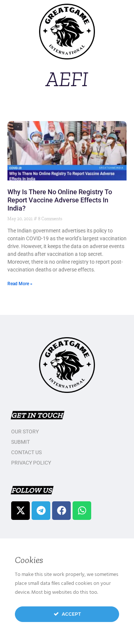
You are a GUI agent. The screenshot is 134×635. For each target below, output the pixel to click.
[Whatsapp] (82, 510)
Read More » (19, 283)
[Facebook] (61, 510)
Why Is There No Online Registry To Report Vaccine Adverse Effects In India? (59, 200)
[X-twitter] (20, 510)
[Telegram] (41, 510)
